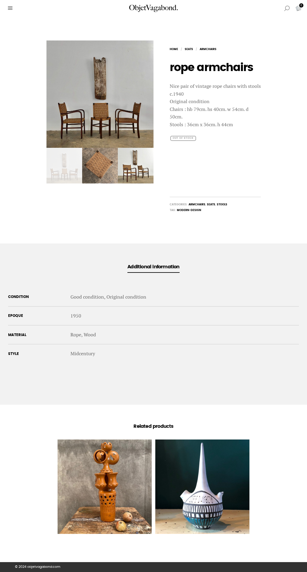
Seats (189, 49)
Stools (222, 204)
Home (174, 49)
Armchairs (208, 49)
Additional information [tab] (153, 266)
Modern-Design (189, 210)
